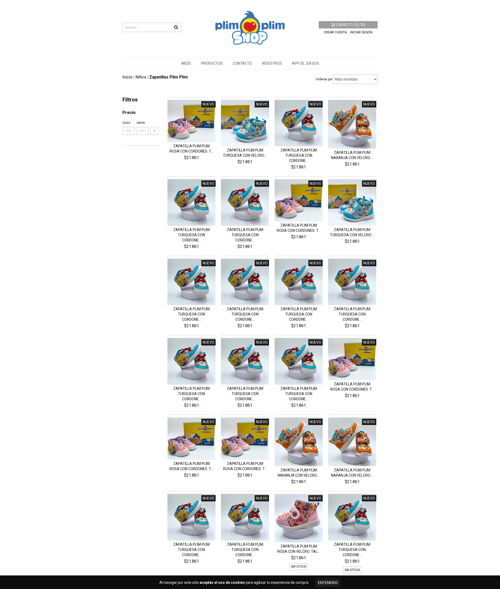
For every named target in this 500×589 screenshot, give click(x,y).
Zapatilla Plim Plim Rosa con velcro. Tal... (298, 549)
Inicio (186, 63)
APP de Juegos (305, 63)
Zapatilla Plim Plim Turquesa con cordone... (298, 155)
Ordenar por (324, 79)
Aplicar (154, 131)
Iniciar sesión (361, 32)
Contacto (242, 63)
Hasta (140, 123)
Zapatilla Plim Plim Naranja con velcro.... (352, 155)
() (350, 25)
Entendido (328, 582)
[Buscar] (176, 27)
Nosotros (272, 63)
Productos (212, 63)
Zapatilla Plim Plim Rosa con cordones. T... (191, 148)
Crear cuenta (335, 32)
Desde (126, 123)
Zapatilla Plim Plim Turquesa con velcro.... (245, 152)
